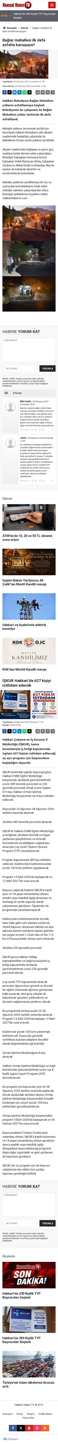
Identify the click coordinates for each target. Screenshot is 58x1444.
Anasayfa (11, 28)
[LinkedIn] (19, 92)
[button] (43, 92)
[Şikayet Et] (52, 430)
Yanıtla (26, 430)
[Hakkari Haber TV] (17, 4)
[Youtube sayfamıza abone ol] (29, 1428)
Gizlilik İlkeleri (45, 1414)
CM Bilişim (13, 1439)
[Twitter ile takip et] (21, 1428)
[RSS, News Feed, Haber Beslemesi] (45, 1428)
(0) (35, 430)
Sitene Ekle (28, 1418)
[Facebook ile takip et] (13, 1428)
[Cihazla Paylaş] (29, 92)
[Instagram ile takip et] (37, 1428)
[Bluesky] (14, 92)
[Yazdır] (38, 92)
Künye (20, 1414)
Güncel (24, 28)
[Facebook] (4, 92)
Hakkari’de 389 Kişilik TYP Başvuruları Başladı (34, 15)
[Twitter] (9, 92)
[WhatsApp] (24, 92)
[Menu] (52, 5)
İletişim (30, 1414)
